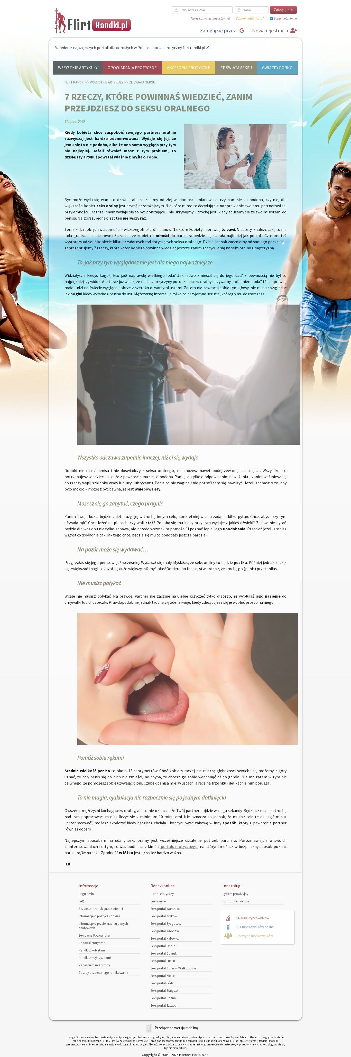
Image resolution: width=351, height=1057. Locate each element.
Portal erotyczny (162, 894)
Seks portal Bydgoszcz (166, 923)
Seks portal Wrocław (165, 931)
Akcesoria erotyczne (188, 67)
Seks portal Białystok (165, 990)
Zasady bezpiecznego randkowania (103, 972)
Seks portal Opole (163, 946)
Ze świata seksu (236, 67)
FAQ (81, 901)
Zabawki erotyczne (92, 943)
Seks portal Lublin (163, 961)
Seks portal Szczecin (164, 1005)
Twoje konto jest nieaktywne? (210, 18)
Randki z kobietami (92, 950)
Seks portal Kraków (164, 916)
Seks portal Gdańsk (164, 953)
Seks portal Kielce (162, 976)
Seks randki (158, 901)
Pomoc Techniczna (236, 901)
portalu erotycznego (179, 846)
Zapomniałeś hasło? (250, 18)
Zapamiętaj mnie (285, 18)
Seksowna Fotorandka (94, 935)
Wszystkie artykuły (77, 67)
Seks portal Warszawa (166, 909)
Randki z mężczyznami (95, 958)
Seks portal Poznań (164, 998)
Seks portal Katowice (165, 938)
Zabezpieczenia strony (94, 965)
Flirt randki (74, 82)
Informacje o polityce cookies (99, 916)
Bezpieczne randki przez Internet (101, 909)
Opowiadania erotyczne (132, 67)
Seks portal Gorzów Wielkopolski (173, 968)
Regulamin (86, 894)
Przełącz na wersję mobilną (176, 1027)
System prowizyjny (235, 894)
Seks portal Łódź (162, 983)
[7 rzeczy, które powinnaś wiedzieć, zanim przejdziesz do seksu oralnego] (235, 188)
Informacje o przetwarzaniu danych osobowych (103, 925)
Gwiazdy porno (277, 67)
